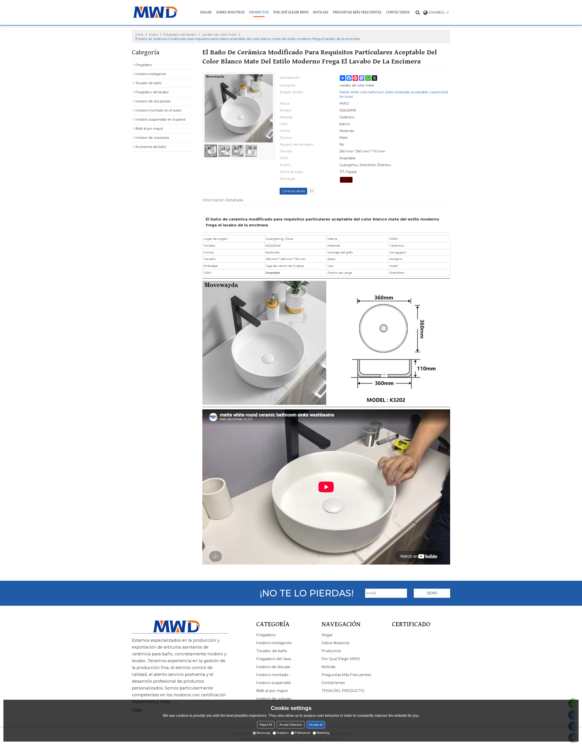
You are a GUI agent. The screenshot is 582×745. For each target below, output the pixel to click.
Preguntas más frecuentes (357, 12)
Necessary (263, 733)
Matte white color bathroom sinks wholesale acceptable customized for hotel (393, 94)
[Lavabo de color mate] (346, 180)
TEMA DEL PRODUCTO (342, 691)
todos (153, 35)
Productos (259, 12)
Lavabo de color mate (219, 35)
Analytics (282, 733)
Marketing (322, 733)
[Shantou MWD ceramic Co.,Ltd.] (159, 12)
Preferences (303, 733)
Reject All (266, 724)
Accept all (315, 724)
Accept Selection (290, 724)
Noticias (320, 12)
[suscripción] (432, 593)
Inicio (139, 35)
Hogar (206, 12)
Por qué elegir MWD (291, 12)
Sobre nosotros (230, 12)
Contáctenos (398, 12)
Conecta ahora (293, 191)
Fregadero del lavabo (180, 35)
